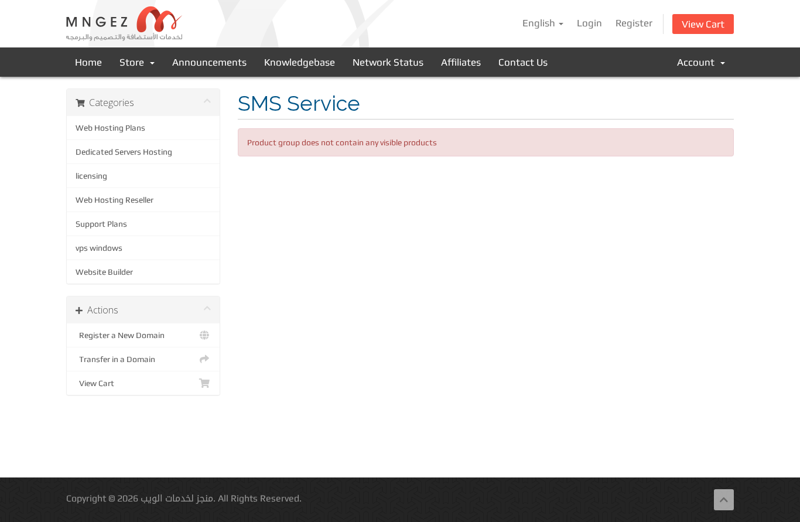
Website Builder (104, 272)
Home (88, 62)
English (540, 23)
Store (134, 62)
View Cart (703, 24)
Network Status (388, 62)
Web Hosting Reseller (114, 199)
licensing (91, 175)
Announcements (209, 62)
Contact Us (523, 62)
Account (698, 62)
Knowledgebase (299, 62)
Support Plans (101, 223)
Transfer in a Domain (115, 359)
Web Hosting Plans (110, 127)
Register (634, 23)
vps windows (99, 248)
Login (589, 23)
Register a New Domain (120, 335)
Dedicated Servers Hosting (124, 151)
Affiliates (461, 62)
